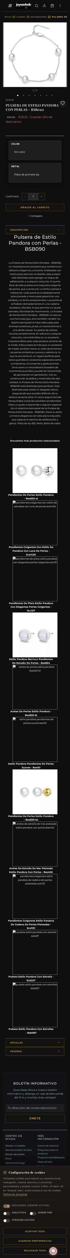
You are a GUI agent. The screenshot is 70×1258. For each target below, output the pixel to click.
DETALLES (16, 1042)
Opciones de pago (15, 1163)
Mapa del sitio (45, 1161)
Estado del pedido (15, 1154)
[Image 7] (52, 95)
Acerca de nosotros (48, 1145)
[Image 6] (46, 95)
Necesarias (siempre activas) (31, 1205)
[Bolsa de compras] (52, 6)
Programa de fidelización (51, 1157)
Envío (8, 1158)
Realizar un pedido (15, 1145)
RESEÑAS (16, 1051)
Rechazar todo (35, 1250)
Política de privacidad (15, 1194)
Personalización (23, 1220)
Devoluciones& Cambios (18, 1150)
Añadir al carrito (35, 207)
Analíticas (19, 1212)
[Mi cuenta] (44, 6)
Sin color (19, 152)
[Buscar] (36, 6)
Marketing (45, 1212)
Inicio (7, 17)
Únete (35, 1118)
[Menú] (10, 6)
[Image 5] (40, 95)
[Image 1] (17, 95)
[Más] (60, 6)
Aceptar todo (35, 1231)
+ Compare (35, 216)
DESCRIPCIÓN (19, 229)
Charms (21, 17)
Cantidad (12, 196)
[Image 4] (35, 95)
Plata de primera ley (26, 174)
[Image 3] (29, 95)
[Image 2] (23, 95)
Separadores (39, 17)
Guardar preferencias (35, 1241)
